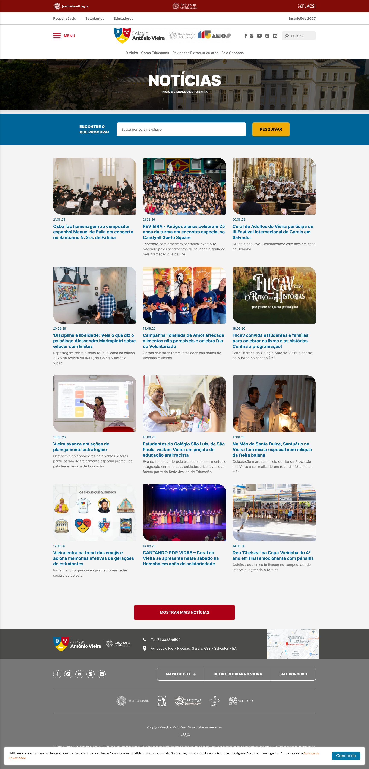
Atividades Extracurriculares (195, 53)
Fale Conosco (232, 53)
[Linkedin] (275, 36)
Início (166, 92)
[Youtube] (259, 36)
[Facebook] (246, 36)
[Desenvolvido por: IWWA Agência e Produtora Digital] (185, 735)
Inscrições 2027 (302, 18)
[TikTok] (267, 36)
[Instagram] (251, 36)
